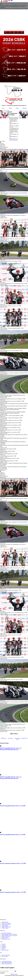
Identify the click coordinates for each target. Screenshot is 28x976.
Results (10, 108)
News (3, 108)
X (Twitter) (4, 947)
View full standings (13, 140)
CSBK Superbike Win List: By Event (9, 935)
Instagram (4, 946)
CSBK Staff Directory (6, 926)
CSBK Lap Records (6, 936)
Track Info (24, 108)
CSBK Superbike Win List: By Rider (9, 934)
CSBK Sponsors (5, 922)
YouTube (3, 944)
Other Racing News (17, 739)
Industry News (24, 738)
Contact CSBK (5, 925)
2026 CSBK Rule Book (6, 963)
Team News (10, 738)
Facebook (4, 945)
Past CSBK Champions (6, 933)
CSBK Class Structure (6, 923)
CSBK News (3, 738)
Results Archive (5, 937)
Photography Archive (6, 939)
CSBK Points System (6, 924)
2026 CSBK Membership (7, 962)
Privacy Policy (5, 956)
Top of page (14, 974)
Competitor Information (6, 961)
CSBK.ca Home (5, 928)
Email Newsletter (5, 950)
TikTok (3, 948)
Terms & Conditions (6, 955)
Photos (17, 108)
